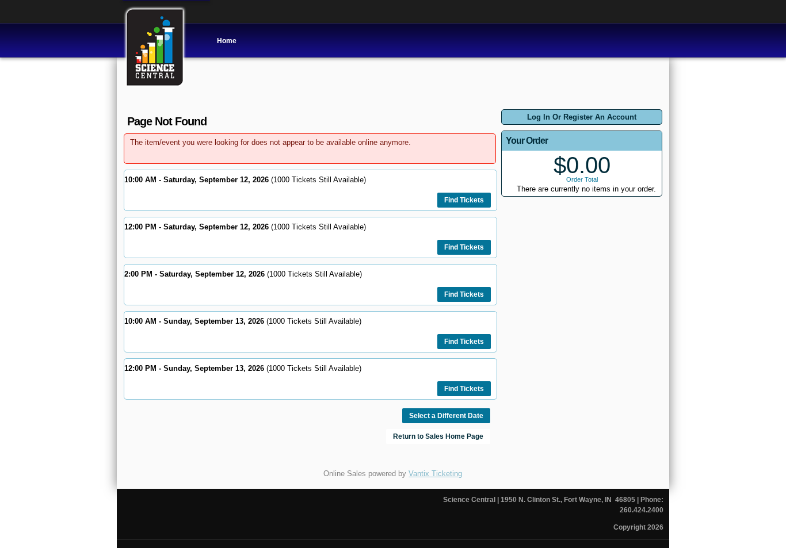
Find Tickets (464, 200)
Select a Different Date (446, 416)
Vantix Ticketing (435, 473)
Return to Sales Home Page (438, 436)
